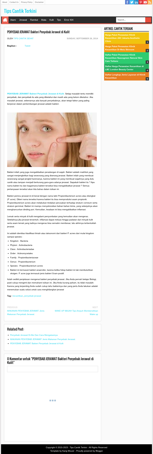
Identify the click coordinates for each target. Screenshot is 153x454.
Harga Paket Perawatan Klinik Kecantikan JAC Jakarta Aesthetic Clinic (122, 38)
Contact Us (14, 2)
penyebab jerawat (32, 296)
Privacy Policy (26, 2)
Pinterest (141, 2)
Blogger (99, 451)
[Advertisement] (52, 71)
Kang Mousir (68, 451)
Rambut (34, 20)
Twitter (132, 2)
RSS (149, 2)
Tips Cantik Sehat (23, 38)
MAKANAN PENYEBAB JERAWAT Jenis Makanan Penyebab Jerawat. (43, 339)
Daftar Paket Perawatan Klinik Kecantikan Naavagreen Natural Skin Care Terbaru (123, 58)
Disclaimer (39, 2)
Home (5, 19)
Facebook (127, 2)
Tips (59, 20)
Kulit (51, 20)
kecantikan (18, 296)
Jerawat (23, 20)
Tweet (27, 46)
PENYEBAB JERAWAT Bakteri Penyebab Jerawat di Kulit (36, 343)
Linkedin (136, 2)
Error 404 (68, 20)
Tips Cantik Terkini (20, 10)
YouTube (145, 2)
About (4, 2)
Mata (43, 20)
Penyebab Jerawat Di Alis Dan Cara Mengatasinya (34, 335)
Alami (13, 20)
